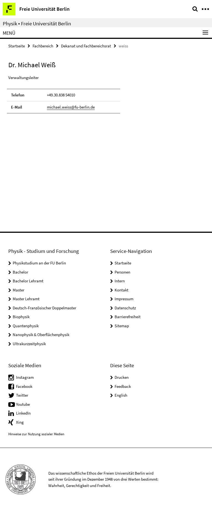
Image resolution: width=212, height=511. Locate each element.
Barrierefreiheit (128, 316)
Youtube (23, 404)
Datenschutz (125, 307)
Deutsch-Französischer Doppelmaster (44, 307)
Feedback (123, 386)
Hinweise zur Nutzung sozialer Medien (36, 434)
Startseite (16, 45)
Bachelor (20, 272)
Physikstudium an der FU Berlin (39, 263)
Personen (122, 272)
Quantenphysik (26, 325)
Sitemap (122, 325)
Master (18, 290)
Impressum (124, 298)
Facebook (24, 386)
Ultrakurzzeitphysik (29, 343)
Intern (120, 280)
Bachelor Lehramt (28, 280)
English (121, 395)
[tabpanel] (63, 94)
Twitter (22, 395)
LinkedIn (23, 413)
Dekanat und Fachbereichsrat (86, 45)
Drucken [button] (122, 377)
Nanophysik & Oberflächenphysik (41, 334)
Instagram (25, 377)
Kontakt (121, 290)
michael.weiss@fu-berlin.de (71, 107)
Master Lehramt (26, 298)
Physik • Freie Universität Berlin (37, 23)
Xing (20, 422)
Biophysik (21, 316)
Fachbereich (43, 45)
